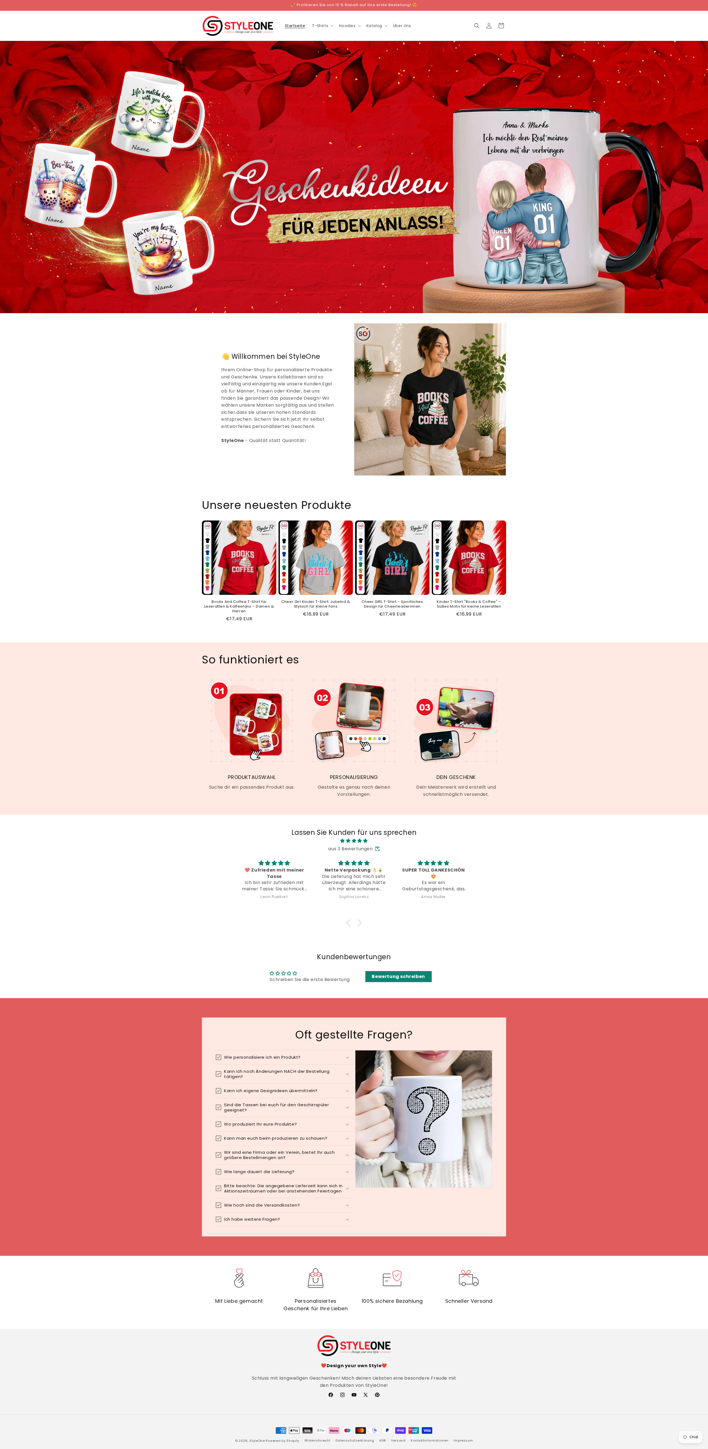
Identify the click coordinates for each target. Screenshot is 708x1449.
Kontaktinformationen (429, 1440)
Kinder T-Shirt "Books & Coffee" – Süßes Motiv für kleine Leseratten (469, 604)
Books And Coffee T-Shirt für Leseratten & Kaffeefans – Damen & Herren (239, 607)
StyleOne (257, 1440)
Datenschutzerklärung (354, 1440)
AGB (382, 1440)
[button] (322, 26)
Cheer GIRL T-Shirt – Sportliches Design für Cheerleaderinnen (392, 604)
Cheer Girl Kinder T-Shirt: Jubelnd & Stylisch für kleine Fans (315, 604)
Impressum (463, 1440)
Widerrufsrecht (317, 1440)
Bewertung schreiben (398, 976)
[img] (354, 841)
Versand (398, 1440)
